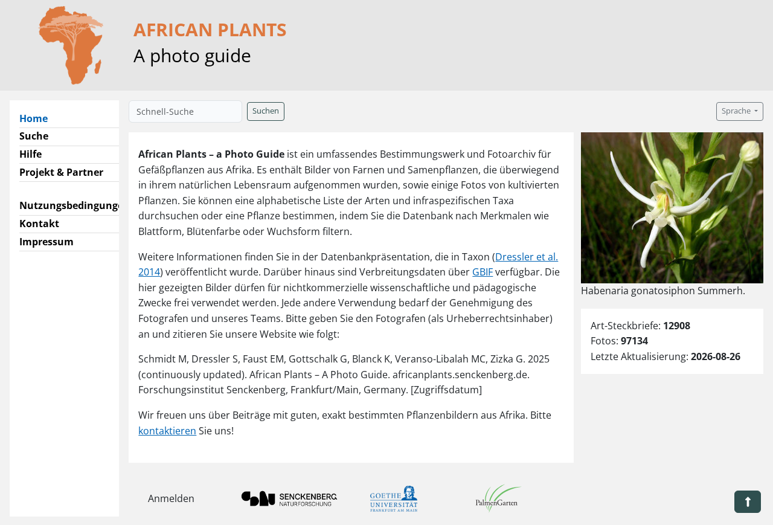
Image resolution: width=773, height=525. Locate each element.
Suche (33, 136)
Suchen (265, 111)
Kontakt (39, 223)
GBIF (482, 272)
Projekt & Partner (61, 172)
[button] (747, 502)
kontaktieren (167, 430)
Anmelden (171, 498)
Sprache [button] (737, 111)
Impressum (46, 241)
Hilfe (30, 154)
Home (38, 118)
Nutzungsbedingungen (74, 205)
